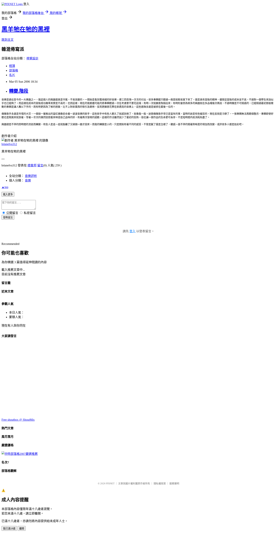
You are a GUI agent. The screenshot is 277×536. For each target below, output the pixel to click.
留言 (40, 165)
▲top (5, 187)
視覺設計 (32, 58)
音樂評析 (31, 176)
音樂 (28, 180)
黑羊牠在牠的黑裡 (26, 29)
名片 (12, 75)
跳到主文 (8, 39)
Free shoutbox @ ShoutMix (18, 419)
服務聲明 (174, 483)
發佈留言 (8, 217)
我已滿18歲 (9, 528)
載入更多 (8, 194)
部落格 (13, 70)
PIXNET (110, 483)
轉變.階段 (18, 90)
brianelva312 (9, 144)
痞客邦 (32, 165)
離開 (21, 528)
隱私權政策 (160, 483)
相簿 (12, 66)
